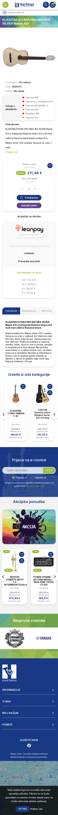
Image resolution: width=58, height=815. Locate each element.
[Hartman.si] (9, 672)
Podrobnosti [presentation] (11, 311)
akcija (8, 570)
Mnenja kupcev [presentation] (29, 311)
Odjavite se (40, 477)
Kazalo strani (16, 754)
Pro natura (25, 82)
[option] (15, 411)
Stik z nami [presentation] (47, 311)
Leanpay (29, 253)
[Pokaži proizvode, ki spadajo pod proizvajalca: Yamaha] (14, 638)
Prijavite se (21, 477)
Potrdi (23, 809)
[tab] (11, 311)
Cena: (21, 173)
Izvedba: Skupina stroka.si (36, 754)
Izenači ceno (29, 205)
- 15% (35, 551)
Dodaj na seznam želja (49, 386)
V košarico (31, 197)
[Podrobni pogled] (29, 56)
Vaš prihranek (29, 178)
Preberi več (36, 809)
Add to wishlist (50, 165)
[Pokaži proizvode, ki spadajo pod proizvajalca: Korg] (43, 638)
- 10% (6, 551)
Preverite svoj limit (29, 261)
